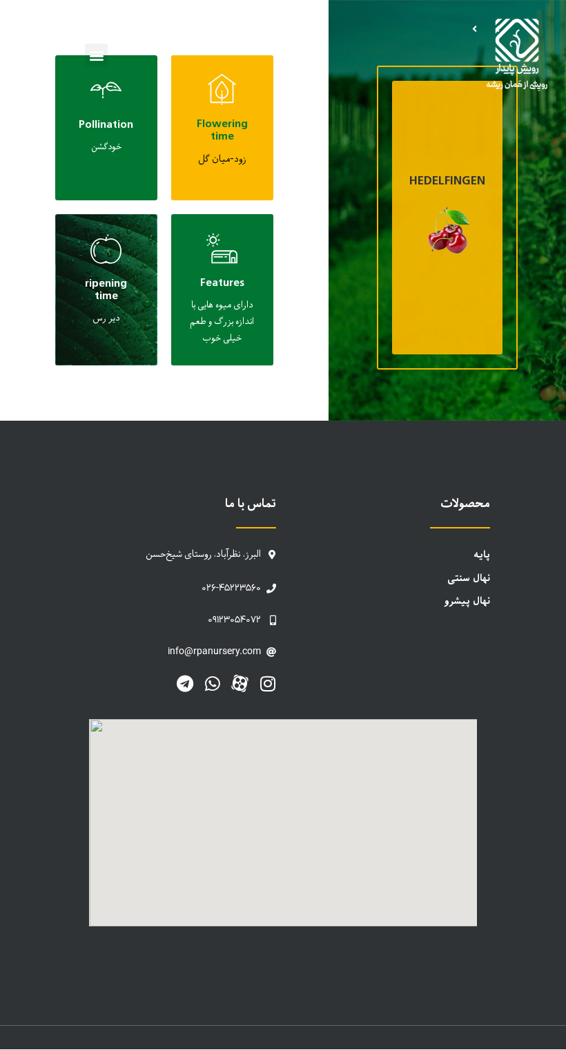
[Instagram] (267, 683)
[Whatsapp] (212, 683)
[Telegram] (184, 683)
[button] (96, 55)
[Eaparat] (239, 683)
